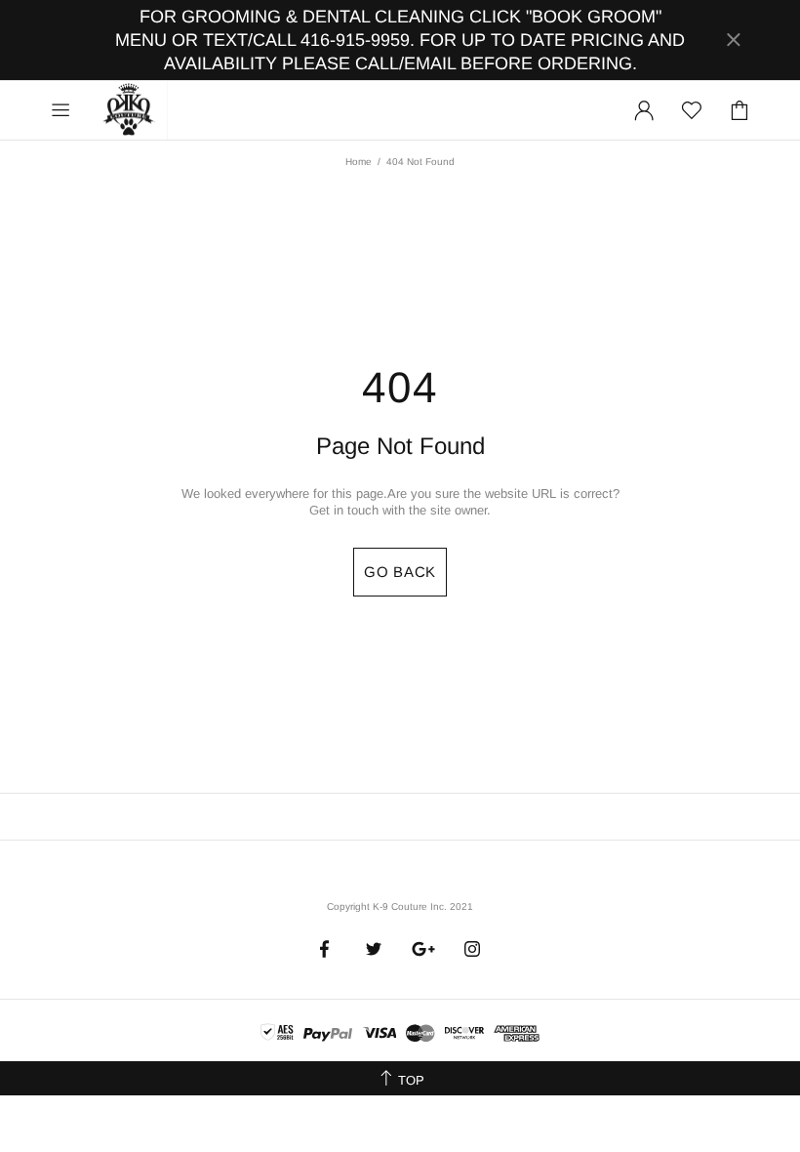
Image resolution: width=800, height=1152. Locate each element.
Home (358, 161)
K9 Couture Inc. (130, 110)
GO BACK (400, 571)
